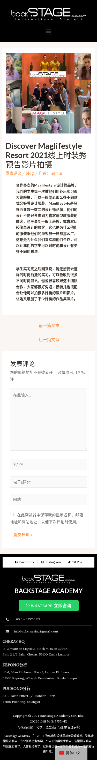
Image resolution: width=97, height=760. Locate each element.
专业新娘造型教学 (31, 741)
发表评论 (13, 173)
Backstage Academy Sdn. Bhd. (62, 716)
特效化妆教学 (11, 746)
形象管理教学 (73, 736)
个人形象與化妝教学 (58, 741)
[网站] (48, 500)
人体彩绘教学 (31, 746)
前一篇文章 (49, 325)
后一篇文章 (49, 339)
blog (30, 173)
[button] (48, 32)
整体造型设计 (53, 736)
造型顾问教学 (82, 741)
